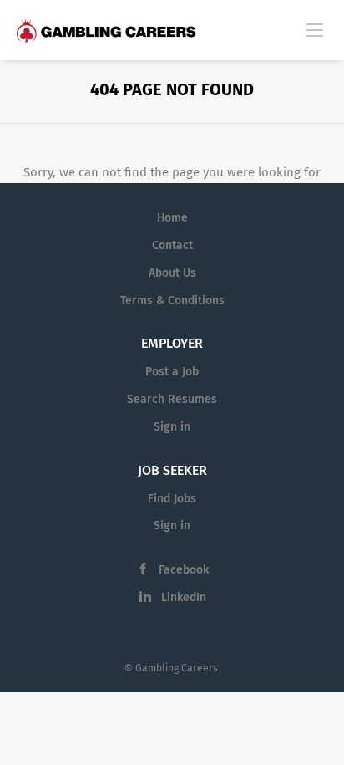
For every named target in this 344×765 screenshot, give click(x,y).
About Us (172, 273)
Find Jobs (172, 499)
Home (172, 218)
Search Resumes (172, 399)
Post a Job (172, 372)
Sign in (172, 427)
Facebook (184, 570)
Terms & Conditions (172, 300)
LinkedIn (183, 597)
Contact (172, 245)
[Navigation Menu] (314, 29)
